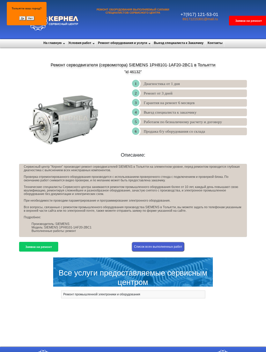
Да (22, 18)
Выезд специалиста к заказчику (170, 112)
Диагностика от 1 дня (162, 84)
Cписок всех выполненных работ (158, 246)
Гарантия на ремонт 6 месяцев (169, 103)
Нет (30, 18)
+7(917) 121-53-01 (199, 14)
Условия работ (79, 43)
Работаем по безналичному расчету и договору (183, 122)
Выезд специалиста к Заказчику (178, 43)
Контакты (215, 43)
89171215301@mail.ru (200, 19)
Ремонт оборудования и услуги (122, 43)
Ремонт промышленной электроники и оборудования (101, 294)
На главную (52, 43)
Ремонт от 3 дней (158, 93)
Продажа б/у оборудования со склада (174, 131)
